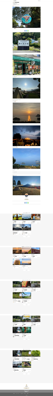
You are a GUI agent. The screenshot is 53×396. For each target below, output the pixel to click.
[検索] (38, 0)
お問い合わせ (25, 393)
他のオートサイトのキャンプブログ (26, 349)
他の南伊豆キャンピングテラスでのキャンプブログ (26, 246)
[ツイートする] (26, 30)
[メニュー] (39, 0)
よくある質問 (21, 393)
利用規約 (14, 393)
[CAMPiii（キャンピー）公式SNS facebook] (25, 391)
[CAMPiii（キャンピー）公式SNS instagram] (27, 391)
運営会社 (27, 393)
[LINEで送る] (28, 30)
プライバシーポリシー (17, 393)
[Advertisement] (26, 208)
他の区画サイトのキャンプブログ (26, 314)
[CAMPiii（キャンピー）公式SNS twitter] (26, 391)
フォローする (26, 199)
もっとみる (26, 236)
